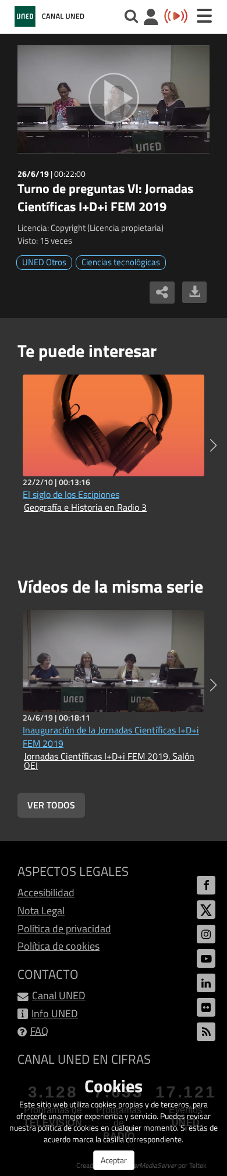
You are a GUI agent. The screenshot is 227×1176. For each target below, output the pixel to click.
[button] (213, 445)
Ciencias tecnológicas (120, 262)
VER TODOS (51, 805)
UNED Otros (44, 262)
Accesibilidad (46, 892)
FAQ (39, 1031)
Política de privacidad (64, 928)
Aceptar (114, 1160)
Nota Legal (41, 910)
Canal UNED (59, 995)
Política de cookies (58, 946)
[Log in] (151, 18)
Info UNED (54, 1013)
